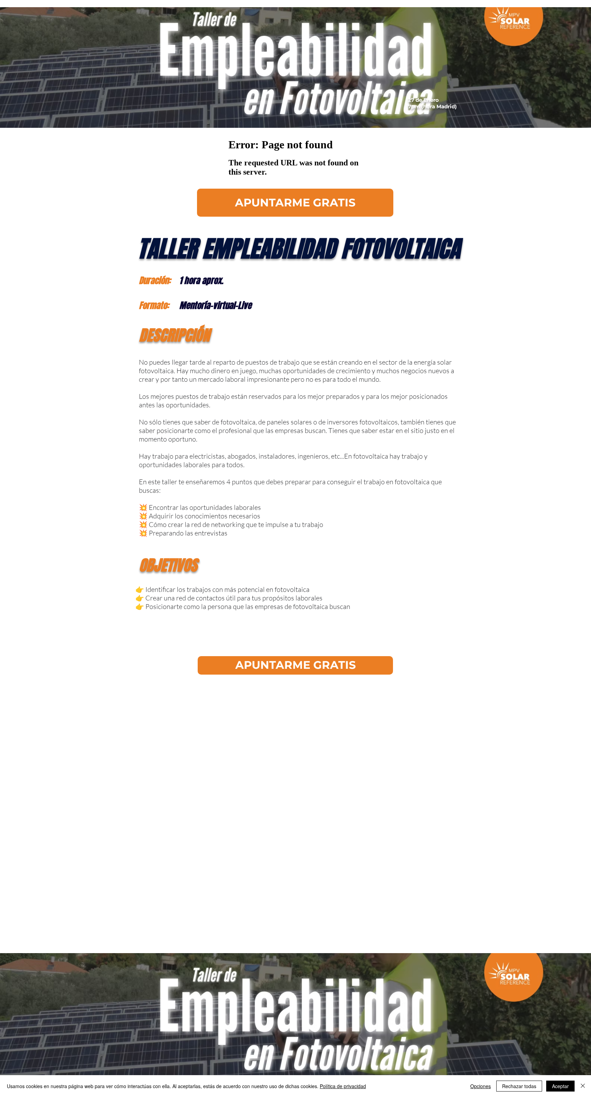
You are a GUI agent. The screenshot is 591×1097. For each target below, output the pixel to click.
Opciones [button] (480, 1086)
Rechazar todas (519, 1086)
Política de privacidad (343, 1086)
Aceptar (560, 1086)
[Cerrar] (583, 1086)
